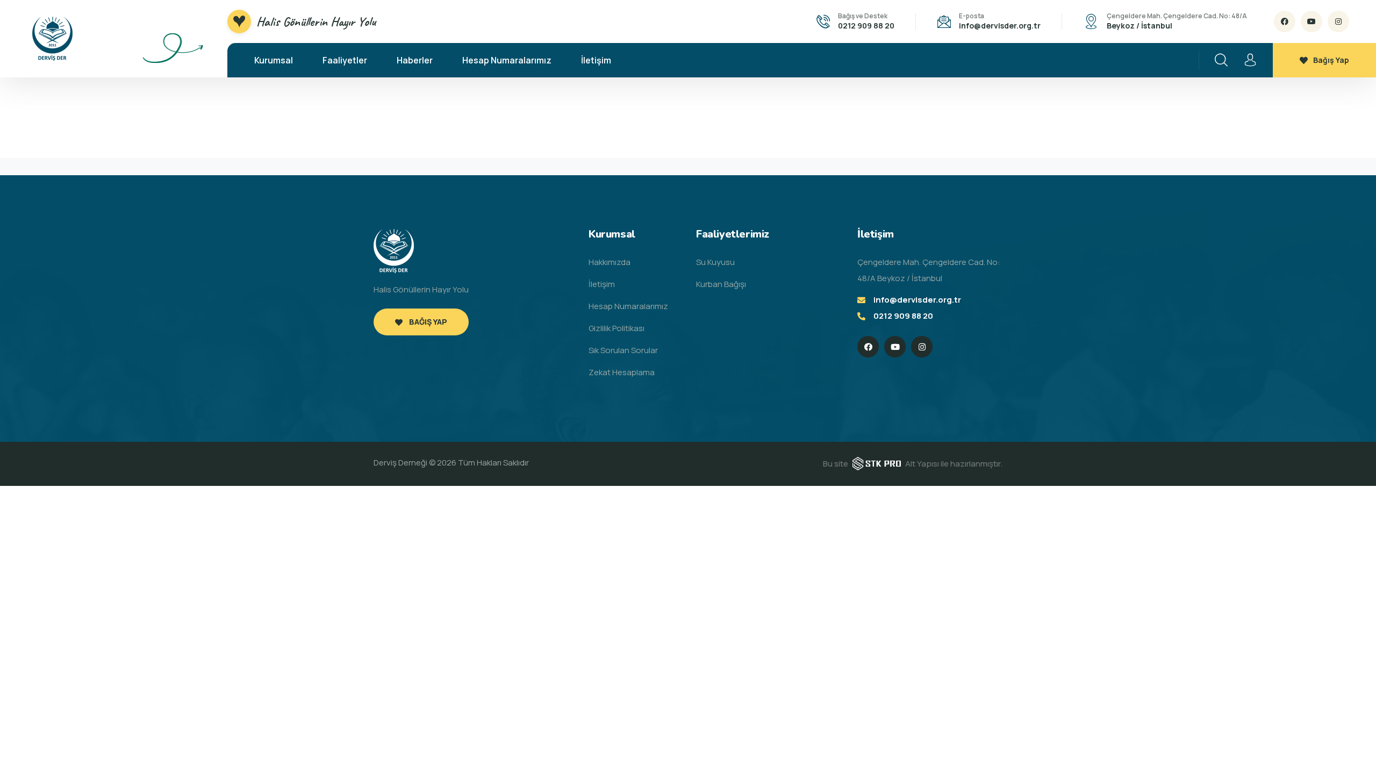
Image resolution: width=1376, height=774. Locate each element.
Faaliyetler (344, 60)
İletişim (596, 60)
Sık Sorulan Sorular (623, 350)
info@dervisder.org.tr (1000, 25)
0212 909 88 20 (866, 25)
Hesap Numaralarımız (506, 60)
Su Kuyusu (715, 262)
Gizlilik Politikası (616, 328)
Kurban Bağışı (721, 284)
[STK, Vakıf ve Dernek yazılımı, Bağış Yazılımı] (876, 463)
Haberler (415, 60)
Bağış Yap (1331, 60)
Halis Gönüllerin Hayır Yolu (316, 21)
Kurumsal (273, 60)
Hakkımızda (609, 262)
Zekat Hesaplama (622, 372)
